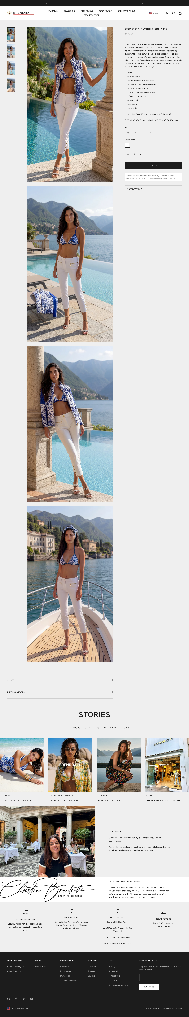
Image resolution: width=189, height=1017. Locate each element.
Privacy (112, 966)
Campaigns (74, 728)
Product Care (65, 971)
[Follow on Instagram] (8, 998)
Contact (84, 925)
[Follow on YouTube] (31, 998)
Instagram (92, 966)
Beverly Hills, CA (42, 966)
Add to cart (153, 165)
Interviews (110, 728)
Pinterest (92, 971)
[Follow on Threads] (16, 998)
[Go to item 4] (11, 85)
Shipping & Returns (68, 980)
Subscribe (149, 987)
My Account (65, 976)
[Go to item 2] (11, 51)
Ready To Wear (105, 11)
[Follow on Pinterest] (23, 998)
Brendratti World (126, 11)
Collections (69, 11)
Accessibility (114, 971)
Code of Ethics (115, 980)
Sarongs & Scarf (91, 15)
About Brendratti (14, 971)
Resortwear (87, 11)
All (61, 728)
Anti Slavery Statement (118, 985)
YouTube (91, 976)
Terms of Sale (114, 976)
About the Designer (15, 966)
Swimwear (53, 11)
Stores (125, 728)
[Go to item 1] (11, 34)
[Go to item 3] (11, 68)
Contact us (65, 966)
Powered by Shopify (172, 1008)
